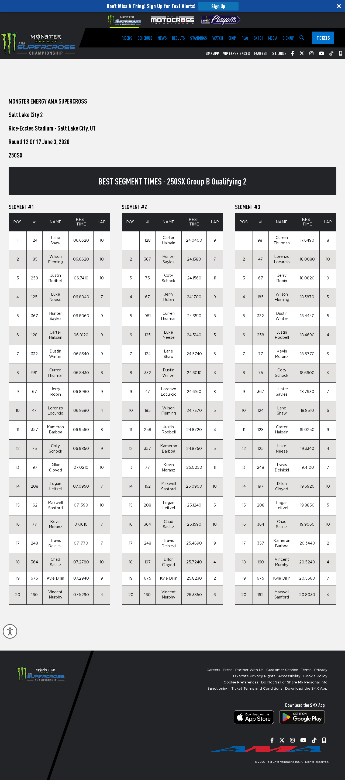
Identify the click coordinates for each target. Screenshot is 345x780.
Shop (232, 37)
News (162, 37)
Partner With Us (249, 670)
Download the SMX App (306, 688)
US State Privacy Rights (254, 676)
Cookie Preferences (241, 682)
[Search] (301, 37)
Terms (306, 670)
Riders (127, 37)
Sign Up (218, 6)
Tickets (323, 37)
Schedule (144, 37)
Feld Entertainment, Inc (282, 762)
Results (178, 37)
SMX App (212, 53)
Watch (217, 37)
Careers (213, 670)
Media (272, 37)
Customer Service (282, 670)
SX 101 (258, 37)
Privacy (320, 670)
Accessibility (289, 676)
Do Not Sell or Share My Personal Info (294, 682)
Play (245, 37)
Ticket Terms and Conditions (256, 688)
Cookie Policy (315, 676)
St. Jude (279, 53)
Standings (198, 37)
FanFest (261, 53)
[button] (172, 6)
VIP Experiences (236, 53)
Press (228, 670)
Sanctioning (218, 688)
